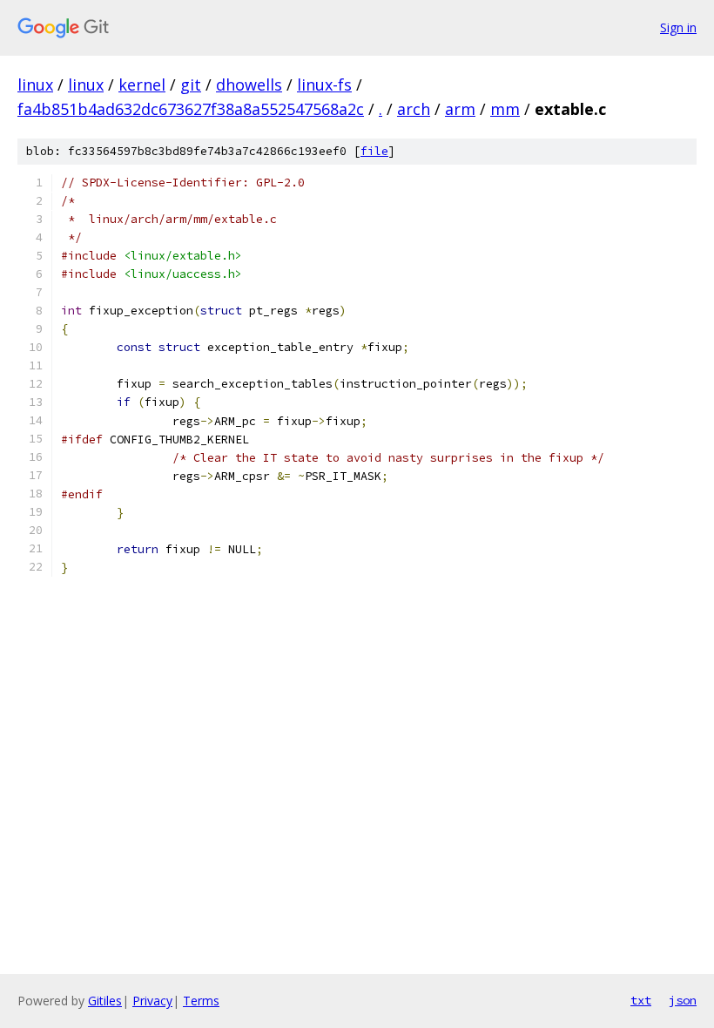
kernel (141, 84)
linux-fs (324, 84)
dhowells (249, 84)
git (190, 84)
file (374, 151)
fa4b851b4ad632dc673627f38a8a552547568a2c (190, 108)
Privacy (152, 1000)
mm (505, 108)
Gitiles (105, 1000)
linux (35, 84)
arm (460, 108)
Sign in (678, 27)
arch (413, 108)
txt (640, 1000)
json (683, 1000)
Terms (201, 1000)
